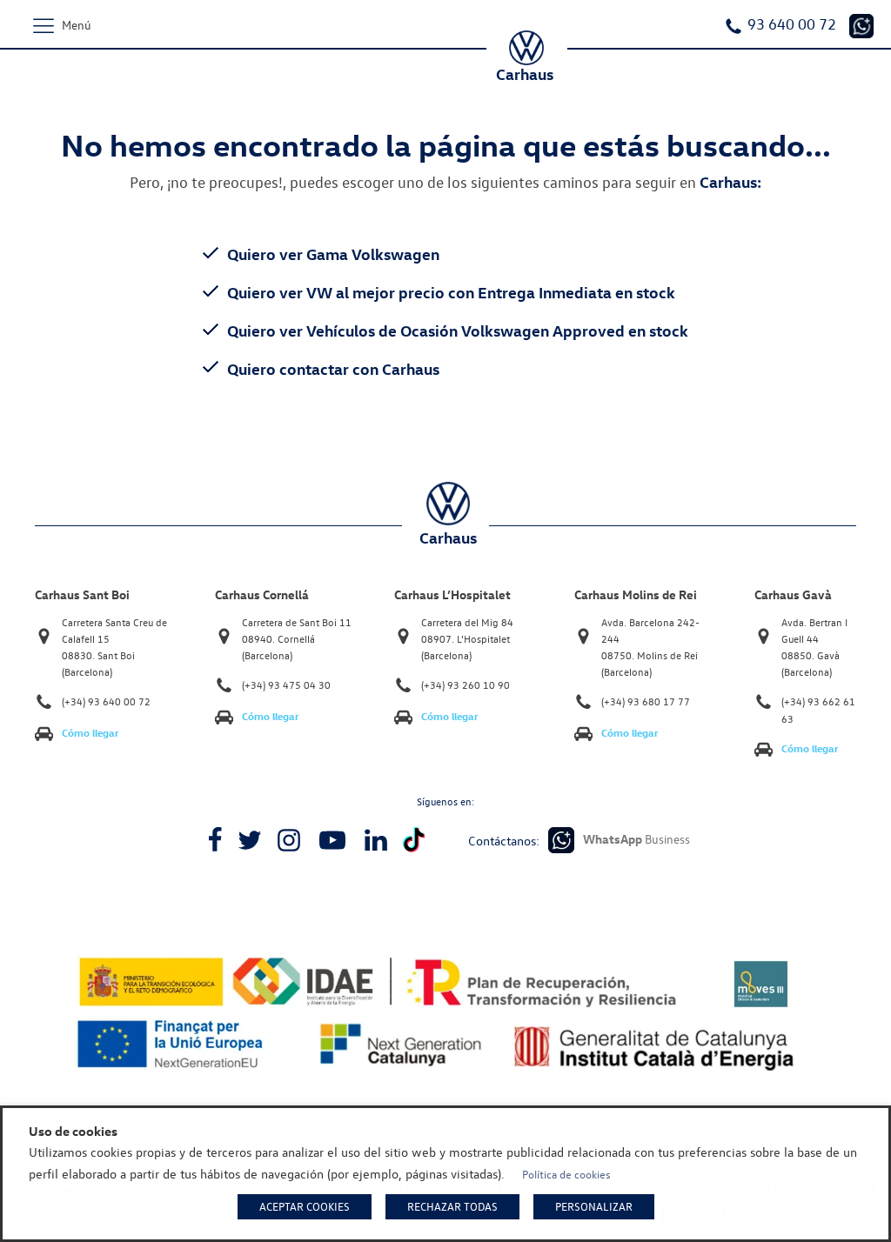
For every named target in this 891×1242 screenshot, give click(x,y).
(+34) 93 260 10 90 (465, 684)
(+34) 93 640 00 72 (106, 701)
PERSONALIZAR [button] (594, 1206)
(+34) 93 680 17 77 (645, 701)
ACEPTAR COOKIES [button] (304, 1206)
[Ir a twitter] (250, 840)
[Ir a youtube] (332, 840)
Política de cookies (566, 1174)
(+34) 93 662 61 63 (818, 709)
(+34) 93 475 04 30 (286, 684)
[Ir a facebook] (215, 840)
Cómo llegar (90, 732)
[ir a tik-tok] (414, 839)
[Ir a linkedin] (376, 840)
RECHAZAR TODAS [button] (452, 1206)
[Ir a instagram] (289, 840)
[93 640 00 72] (861, 26)
